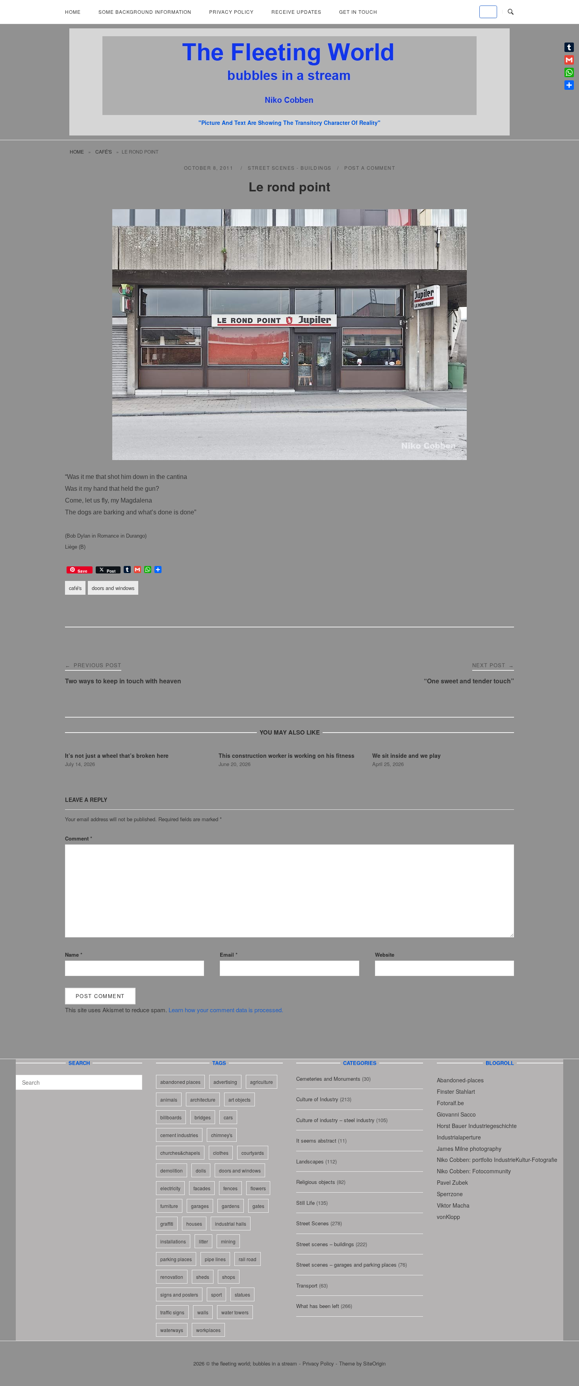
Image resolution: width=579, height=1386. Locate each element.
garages (200, 1205)
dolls (201, 1170)
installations (173, 1241)
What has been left (317, 1306)
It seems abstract (316, 1140)
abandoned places (180, 1081)
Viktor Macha (453, 1205)
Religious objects (315, 1182)
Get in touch (358, 11)
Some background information (144, 11)
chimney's (221, 1135)
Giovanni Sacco (456, 1114)
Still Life (305, 1202)
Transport (306, 1285)
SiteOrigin (374, 1363)
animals (168, 1099)
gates (258, 1205)
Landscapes (310, 1161)
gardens (230, 1205)
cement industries (179, 1135)
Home (73, 11)
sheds (202, 1276)
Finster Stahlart (456, 1091)
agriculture (261, 1081)
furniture (169, 1205)
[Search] (133, 1079)
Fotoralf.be (450, 1103)
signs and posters (179, 1294)
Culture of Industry (317, 1099)
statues (242, 1294)
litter (203, 1241)
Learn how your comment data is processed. (226, 1010)
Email (229, 954)
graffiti (166, 1223)
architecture (202, 1099)
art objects (239, 1099)
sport (216, 1294)
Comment (78, 838)
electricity (170, 1188)
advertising (225, 1081)
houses (194, 1223)
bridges (203, 1117)
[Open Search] (510, 12)
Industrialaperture (459, 1137)
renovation (171, 1276)
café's (103, 151)
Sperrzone (450, 1194)
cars (228, 1117)
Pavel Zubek (452, 1182)
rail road (247, 1259)
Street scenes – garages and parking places (346, 1264)
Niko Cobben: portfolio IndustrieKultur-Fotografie (497, 1159)
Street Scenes (312, 1223)
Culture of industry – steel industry (335, 1120)
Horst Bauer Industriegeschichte (477, 1126)
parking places (176, 1259)
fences (230, 1188)
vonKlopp (448, 1217)
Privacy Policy (231, 11)
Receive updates (296, 11)
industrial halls (230, 1223)
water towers (235, 1312)
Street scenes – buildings (325, 1244)
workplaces (208, 1330)
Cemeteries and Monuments (328, 1078)
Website (384, 954)
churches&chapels (180, 1152)
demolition (171, 1170)
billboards (171, 1117)
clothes (220, 1152)
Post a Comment (369, 167)
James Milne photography (469, 1148)
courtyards (252, 1152)
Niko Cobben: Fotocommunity (474, 1171)
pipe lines (215, 1259)
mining (228, 1241)
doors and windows (113, 588)
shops (228, 1276)
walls (202, 1312)
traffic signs (172, 1312)
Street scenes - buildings (290, 167)
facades (201, 1188)
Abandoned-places (460, 1080)
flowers (258, 1188)
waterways (171, 1330)
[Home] (289, 112)
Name (73, 954)
